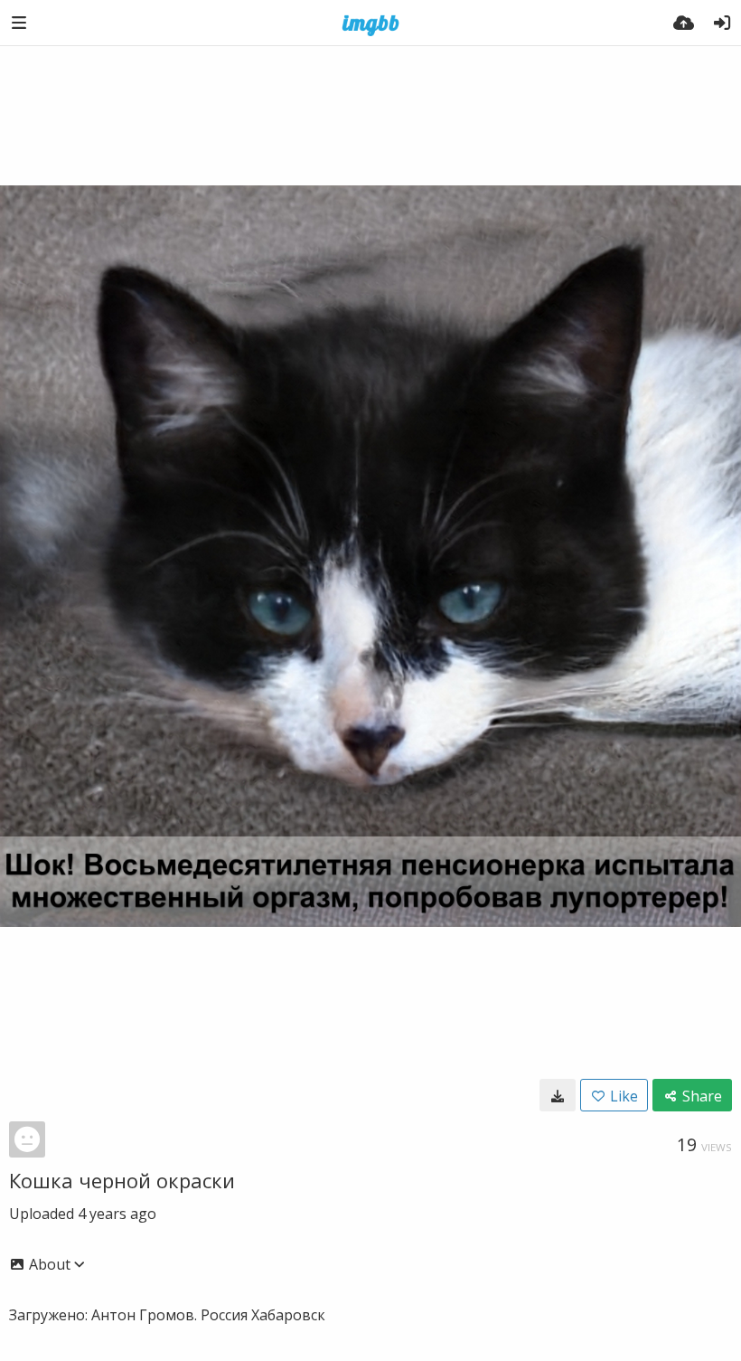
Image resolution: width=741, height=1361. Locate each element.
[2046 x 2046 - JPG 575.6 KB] (557, 1095)
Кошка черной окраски (122, 1180)
